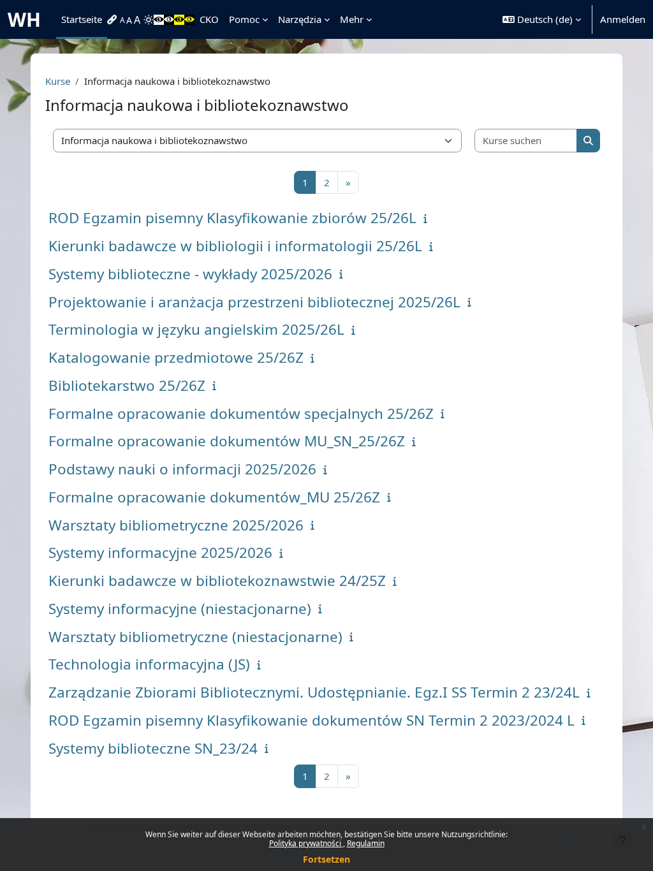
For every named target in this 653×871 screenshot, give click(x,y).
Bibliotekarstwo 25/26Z (126, 385)
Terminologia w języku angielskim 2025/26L (196, 329)
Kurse (57, 81)
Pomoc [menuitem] (244, 19)
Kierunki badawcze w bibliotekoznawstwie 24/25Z (217, 580)
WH (24, 19)
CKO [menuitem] (209, 19)
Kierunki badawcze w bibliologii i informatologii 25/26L (235, 246)
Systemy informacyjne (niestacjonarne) (179, 608)
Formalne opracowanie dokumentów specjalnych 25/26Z (241, 413)
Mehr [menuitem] (351, 19)
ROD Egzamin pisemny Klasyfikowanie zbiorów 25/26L (232, 218)
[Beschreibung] (428, 218)
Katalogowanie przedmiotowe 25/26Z (176, 357)
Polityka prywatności (306, 843)
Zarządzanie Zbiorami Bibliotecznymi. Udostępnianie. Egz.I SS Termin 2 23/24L (314, 692)
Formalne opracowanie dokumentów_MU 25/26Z (214, 497)
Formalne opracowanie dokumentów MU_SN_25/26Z (226, 441)
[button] (541, 19)
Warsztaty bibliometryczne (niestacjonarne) (195, 637)
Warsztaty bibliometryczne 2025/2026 (176, 525)
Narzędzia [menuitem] (299, 19)
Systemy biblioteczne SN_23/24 (153, 748)
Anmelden (622, 19)
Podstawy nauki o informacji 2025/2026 (182, 469)
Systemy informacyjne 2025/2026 (160, 552)
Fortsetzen (326, 859)
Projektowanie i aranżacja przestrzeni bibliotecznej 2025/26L (254, 302)
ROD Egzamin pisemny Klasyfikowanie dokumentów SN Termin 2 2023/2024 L (311, 720)
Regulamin (366, 843)
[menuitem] (113, 20)
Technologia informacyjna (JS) (149, 664)
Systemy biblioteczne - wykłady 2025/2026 (190, 274)
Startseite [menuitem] (81, 19)
